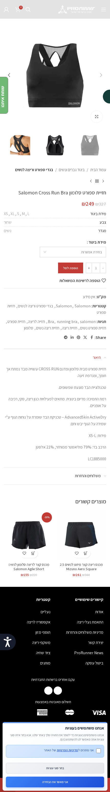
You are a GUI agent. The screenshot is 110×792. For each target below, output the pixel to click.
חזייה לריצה (36, 321)
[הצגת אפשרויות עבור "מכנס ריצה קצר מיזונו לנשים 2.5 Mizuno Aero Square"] (85, 553)
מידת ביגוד (97, 242)
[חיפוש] (28, 9)
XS (6, 213)
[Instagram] (48, 690)
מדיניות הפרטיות (67, 750)
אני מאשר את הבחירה (55, 782)
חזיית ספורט (16, 321)
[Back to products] (97, 181)
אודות (99, 611)
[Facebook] (58, 690)
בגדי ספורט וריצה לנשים (34, 169)
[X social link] (85, 337)
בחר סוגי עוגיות (55, 768)
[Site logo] (77, 9)
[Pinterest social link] (78, 337)
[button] (101, 75)
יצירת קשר (95, 642)
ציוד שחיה (43, 652)
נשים (7, 230)
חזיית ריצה (69, 328)
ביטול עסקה (94, 663)
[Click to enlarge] (96, 116)
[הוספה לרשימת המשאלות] (76, 553)
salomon (88, 321)
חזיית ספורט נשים (93, 328)
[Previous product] (103, 181)
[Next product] (91, 181)
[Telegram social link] (65, 337)
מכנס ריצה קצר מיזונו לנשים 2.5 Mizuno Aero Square (81, 566)
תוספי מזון (43, 632)
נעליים (45, 611)
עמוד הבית (98, 169)
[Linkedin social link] (72, 337)
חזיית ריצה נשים (47, 328)
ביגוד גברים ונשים (72, 169)
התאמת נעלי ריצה (90, 622)
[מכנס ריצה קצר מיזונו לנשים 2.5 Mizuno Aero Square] (81, 535)
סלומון (28, 328)
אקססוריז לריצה (38, 622)
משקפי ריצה (41, 642)
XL (12, 213)
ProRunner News (88, 652)
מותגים (45, 663)
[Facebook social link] (92, 337)
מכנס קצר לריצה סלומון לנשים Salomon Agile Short (28, 566)
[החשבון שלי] (6, 9)
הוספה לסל (70, 268)
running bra (67, 321)
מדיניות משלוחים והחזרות (84, 632)
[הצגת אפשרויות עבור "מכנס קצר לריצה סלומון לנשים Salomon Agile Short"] (33, 553)
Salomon (64, 306)
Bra (51, 321)
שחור (8, 222)
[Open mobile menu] (103, 9)
